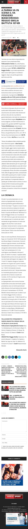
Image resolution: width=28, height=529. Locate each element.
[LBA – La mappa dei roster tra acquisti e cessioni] (5, 397)
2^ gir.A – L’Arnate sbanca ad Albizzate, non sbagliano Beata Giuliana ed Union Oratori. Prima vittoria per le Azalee (7, 370)
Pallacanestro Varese (9, 5)
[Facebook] (9, 357)
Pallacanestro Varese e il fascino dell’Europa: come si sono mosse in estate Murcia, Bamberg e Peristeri (17, 406)
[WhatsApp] (6, 357)
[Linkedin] (12, 357)
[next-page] (5, 413)
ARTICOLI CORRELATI (7, 382)
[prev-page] (2, 413)
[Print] (2, 357)
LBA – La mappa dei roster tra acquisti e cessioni (16, 397)
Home (2, 5)
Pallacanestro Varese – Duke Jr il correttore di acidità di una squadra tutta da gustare (17, 389)
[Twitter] (19, 357)
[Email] (16, 357)
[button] (2, 2)
